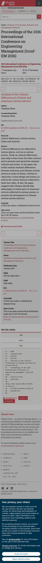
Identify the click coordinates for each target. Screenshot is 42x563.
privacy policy (14, 539)
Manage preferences (9, 546)
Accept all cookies (21, 554)
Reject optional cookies (21, 559)
